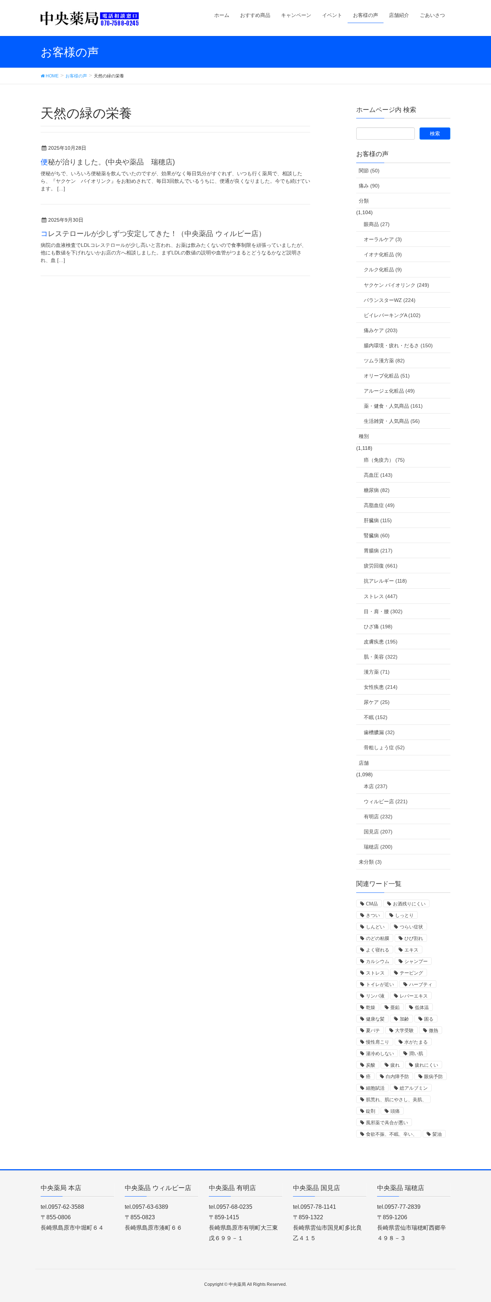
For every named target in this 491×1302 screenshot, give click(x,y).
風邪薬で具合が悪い (387, 1122)
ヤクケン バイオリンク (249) (396, 285)
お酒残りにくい (409, 904)
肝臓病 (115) (378, 520)
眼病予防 (433, 1076)
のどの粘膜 (377, 938)
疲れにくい (426, 1065)
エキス (411, 950)
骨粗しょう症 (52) (384, 747)
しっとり (404, 915)
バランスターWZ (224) (390, 300)
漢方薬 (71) (377, 672)
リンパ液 (375, 996)
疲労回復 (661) (381, 566)
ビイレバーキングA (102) (392, 315)
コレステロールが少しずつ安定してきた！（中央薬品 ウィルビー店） (153, 234)
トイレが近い (380, 984)
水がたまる (416, 1042)
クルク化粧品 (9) (383, 269)
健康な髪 (375, 1019)
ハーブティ (420, 984)
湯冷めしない (380, 1053)
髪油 (437, 1134)
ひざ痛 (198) (378, 626)
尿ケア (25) (377, 702)
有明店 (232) (378, 816)
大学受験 (404, 1030)
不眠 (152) (375, 717)
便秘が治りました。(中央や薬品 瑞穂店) (108, 162)
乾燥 (370, 1007)
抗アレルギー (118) (385, 581)
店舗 (364, 763)
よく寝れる (377, 950)
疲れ (395, 1065)
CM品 (372, 904)
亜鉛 (395, 1007)
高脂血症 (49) (379, 505)
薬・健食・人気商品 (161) (393, 406)
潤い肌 (416, 1053)
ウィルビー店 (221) (386, 801)
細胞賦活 (375, 1088)
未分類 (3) (370, 862)
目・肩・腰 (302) (383, 611)
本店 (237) (375, 786)
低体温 (422, 1007)
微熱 (433, 1030)
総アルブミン (414, 1088)
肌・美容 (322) (381, 657)
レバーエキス (414, 996)
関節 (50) (369, 170)
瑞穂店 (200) (378, 847)
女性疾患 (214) (381, 687)
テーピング (411, 973)
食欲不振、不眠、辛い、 (391, 1134)
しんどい (375, 927)
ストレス (375, 973)
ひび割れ (413, 938)
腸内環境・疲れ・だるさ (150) (398, 345)
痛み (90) (369, 186)
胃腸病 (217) (378, 550)
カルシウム (377, 961)
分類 (364, 201)
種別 (364, 436)
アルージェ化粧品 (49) (389, 391)
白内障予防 (397, 1076)
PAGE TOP (473, 1256)
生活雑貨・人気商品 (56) (392, 421)
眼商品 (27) (377, 224)
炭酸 (370, 1065)
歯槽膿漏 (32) (379, 732)
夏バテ (373, 1030)
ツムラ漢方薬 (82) (384, 360)
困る (428, 1019)
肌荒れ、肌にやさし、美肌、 (396, 1099)
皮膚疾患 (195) (381, 642)
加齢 (404, 1019)
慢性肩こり (377, 1042)
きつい (373, 915)
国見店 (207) (378, 832)
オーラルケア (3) (383, 239)
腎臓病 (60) (377, 535)
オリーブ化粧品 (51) (387, 376)
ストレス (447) (381, 596)
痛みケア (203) (381, 330)
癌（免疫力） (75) (384, 460)
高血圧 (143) (378, 475)
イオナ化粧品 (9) (383, 254)
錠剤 (370, 1111)
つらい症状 (411, 927)
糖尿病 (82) (377, 490)
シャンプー (416, 961)
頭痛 (395, 1111)
